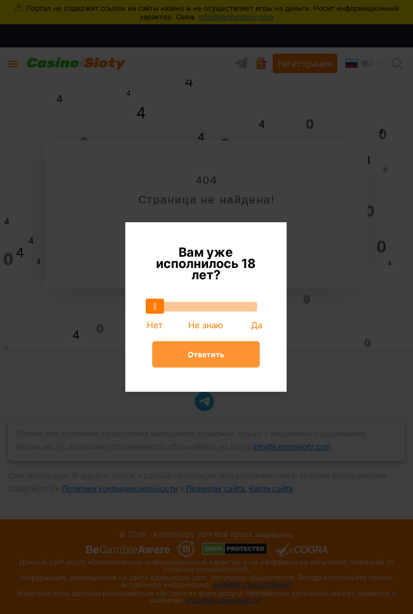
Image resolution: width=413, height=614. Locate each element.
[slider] (155, 306)
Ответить (206, 354)
